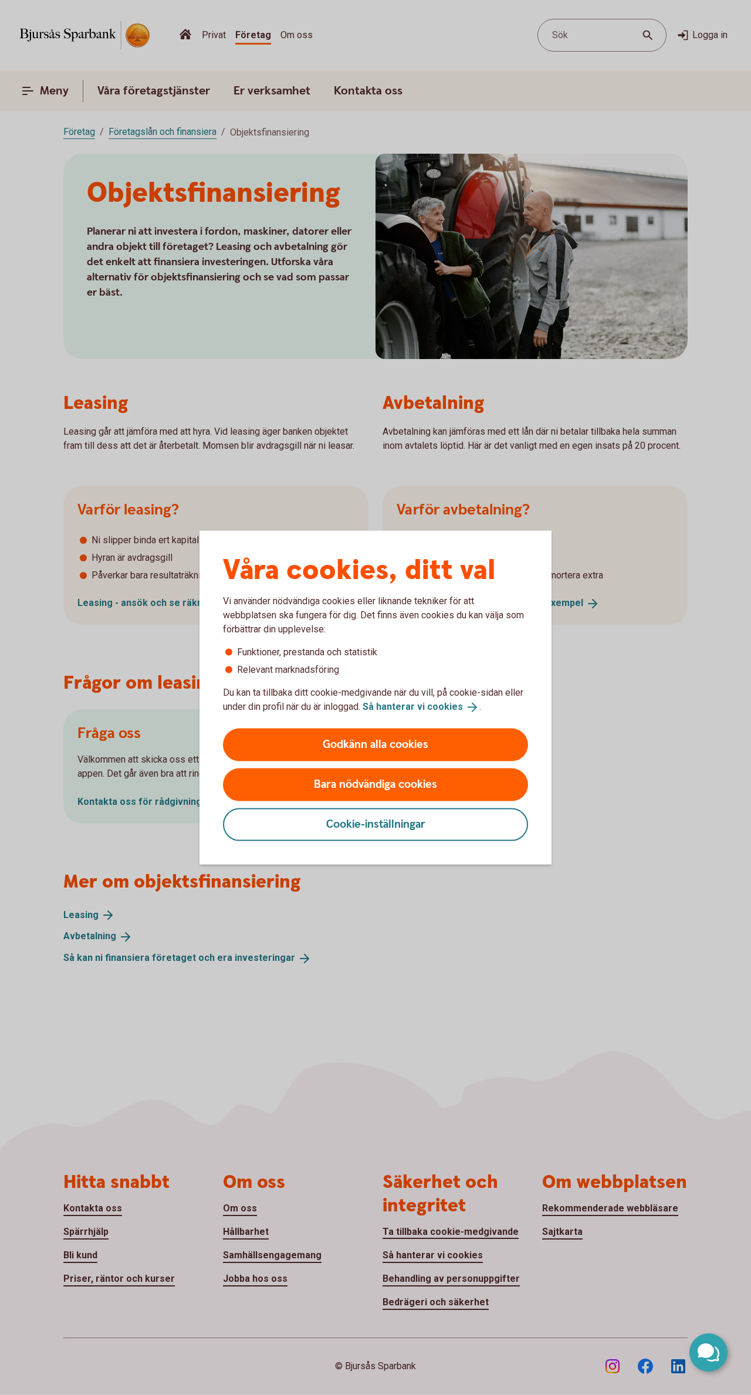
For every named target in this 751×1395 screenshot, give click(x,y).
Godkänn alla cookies (375, 744)
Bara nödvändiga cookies (375, 784)
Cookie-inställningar (375, 824)
